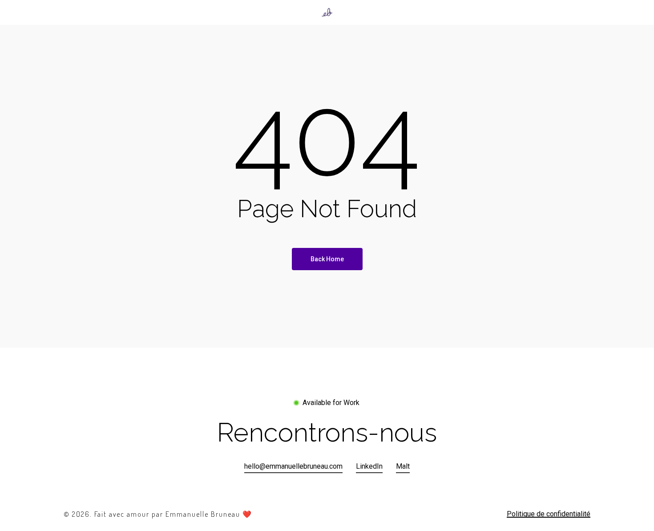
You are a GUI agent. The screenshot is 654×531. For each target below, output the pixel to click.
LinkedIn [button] (369, 466)
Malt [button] (403, 466)
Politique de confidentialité (548, 514)
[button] (327, 432)
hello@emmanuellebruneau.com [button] (293, 466)
